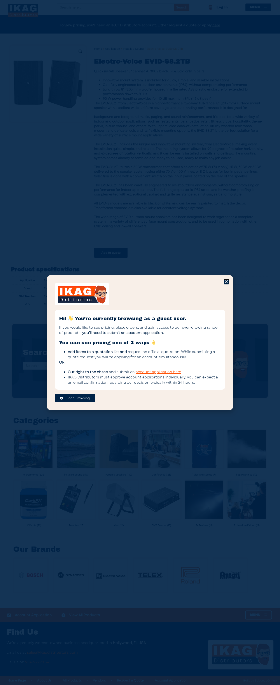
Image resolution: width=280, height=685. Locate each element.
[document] (140, 342)
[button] (226, 282)
